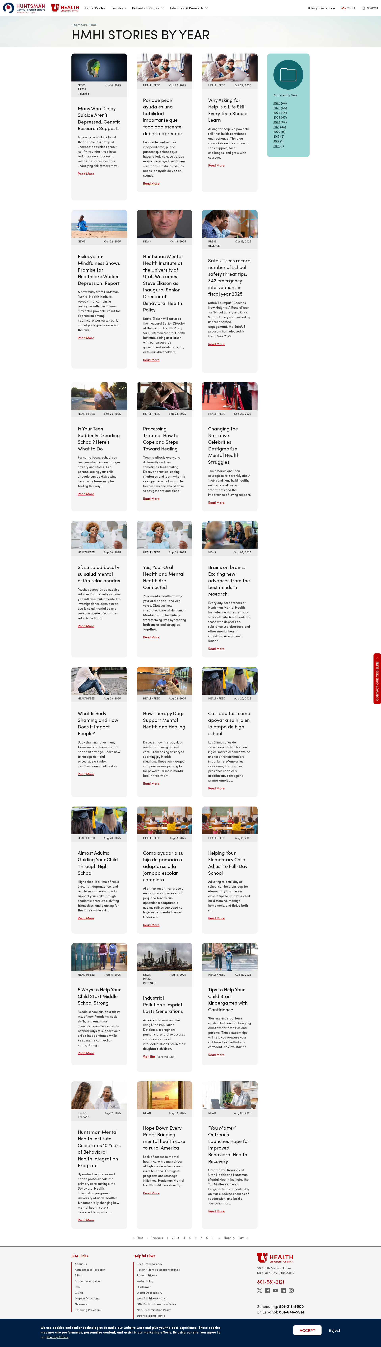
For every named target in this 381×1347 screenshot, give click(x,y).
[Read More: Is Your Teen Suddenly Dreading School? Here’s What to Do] (99, 396)
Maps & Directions (87, 1298)
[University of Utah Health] (65, 8)
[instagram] (291, 1290)
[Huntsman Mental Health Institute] (24, 8)
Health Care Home (84, 25)
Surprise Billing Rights (151, 1315)
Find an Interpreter (87, 1281)
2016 (276, 146)
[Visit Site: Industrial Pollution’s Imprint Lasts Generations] (164, 956)
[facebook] (267, 1290)
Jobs (78, 1287)
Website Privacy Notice (152, 1298)
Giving (79, 1292)
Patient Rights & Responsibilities (158, 1269)
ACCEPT (307, 1330)
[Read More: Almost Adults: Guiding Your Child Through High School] (99, 820)
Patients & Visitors (145, 8)
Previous (156, 1238)
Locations (119, 8)
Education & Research (186, 8)
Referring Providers (88, 1310)
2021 (276, 127)
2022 (276, 122)
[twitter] (259, 1290)
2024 (276, 112)
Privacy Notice (57, 1337)
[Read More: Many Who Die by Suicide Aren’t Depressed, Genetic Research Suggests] (99, 67)
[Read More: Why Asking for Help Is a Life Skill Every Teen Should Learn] (230, 67)
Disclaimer (144, 1287)
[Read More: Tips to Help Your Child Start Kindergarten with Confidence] (230, 956)
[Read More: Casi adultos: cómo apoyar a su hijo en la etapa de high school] (230, 680)
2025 (276, 108)
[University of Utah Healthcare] (283, 1257)
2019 (276, 136)
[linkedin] (283, 1290)
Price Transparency (149, 1264)
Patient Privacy (147, 1275)
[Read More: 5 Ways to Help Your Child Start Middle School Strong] (99, 956)
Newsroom (82, 1304)
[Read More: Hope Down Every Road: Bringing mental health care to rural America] (164, 1095)
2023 (276, 117)
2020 (276, 131)
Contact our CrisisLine (377, 681)
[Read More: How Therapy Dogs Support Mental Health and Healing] (164, 680)
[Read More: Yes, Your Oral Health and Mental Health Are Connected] (164, 534)
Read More (86, 173)
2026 (276, 103)
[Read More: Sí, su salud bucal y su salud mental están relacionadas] (99, 534)
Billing (78, 1275)
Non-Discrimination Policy (154, 1310)
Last (242, 1238)
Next (228, 1238)
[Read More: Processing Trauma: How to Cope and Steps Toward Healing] (164, 396)
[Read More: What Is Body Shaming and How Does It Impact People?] (99, 680)
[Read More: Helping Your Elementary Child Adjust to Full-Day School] (230, 820)
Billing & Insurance (321, 8)
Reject (334, 1330)
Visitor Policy (145, 1281)
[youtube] (275, 1290)
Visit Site (149, 1056)
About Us (81, 1264)
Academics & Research (90, 1269)
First (139, 1238)
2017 (276, 141)
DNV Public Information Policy (156, 1304)
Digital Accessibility (149, 1292)
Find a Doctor (95, 8)
